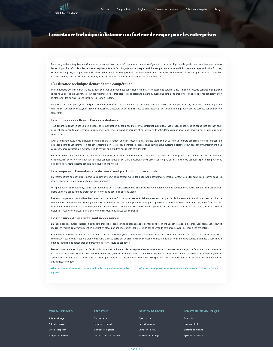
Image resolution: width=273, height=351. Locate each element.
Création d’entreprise (196, 9)
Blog (217, 9)
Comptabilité (123, 9)
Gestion (104, 9)
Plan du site (136, 348)
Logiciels (142, 9)
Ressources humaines (166, 9)
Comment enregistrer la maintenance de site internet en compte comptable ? (180, 268)
